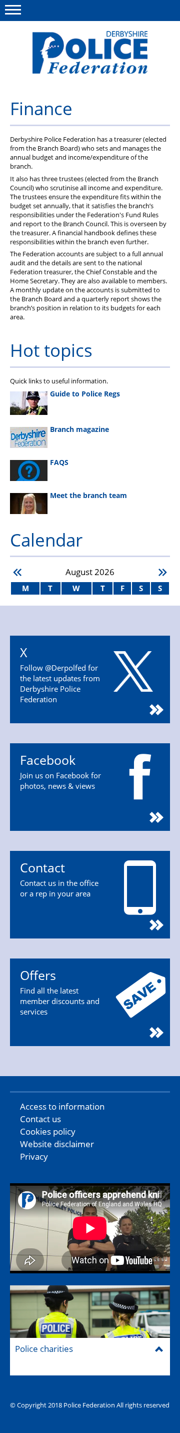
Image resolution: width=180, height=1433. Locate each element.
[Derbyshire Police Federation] (90, 52)
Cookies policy (48, 1131)
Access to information (62, 1106)
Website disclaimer (57, 1144)
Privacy (34, 1156)
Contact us (40, 1119)
